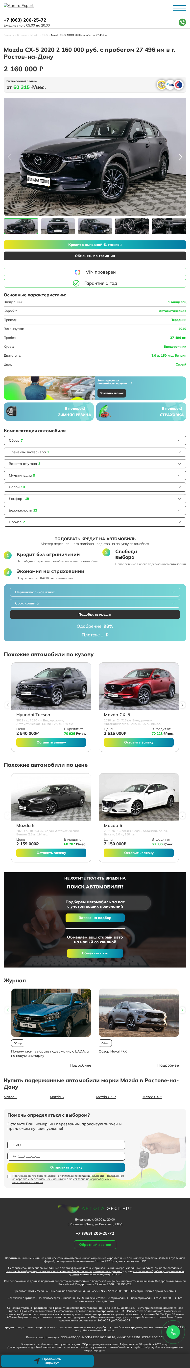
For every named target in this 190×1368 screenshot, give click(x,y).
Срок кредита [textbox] (27, 603)
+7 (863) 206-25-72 (25, 20)
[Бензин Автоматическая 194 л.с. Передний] (51, 797)
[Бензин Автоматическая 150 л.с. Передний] (51, 686)
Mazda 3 (10, 1097)
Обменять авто (95, 953)
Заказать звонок (111, 393)
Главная (9, 35)
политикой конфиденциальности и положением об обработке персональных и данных (68, 1177)
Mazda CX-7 (106, 1097)
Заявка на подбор (95, 917)
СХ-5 (45, 35)
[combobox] (95, 592)
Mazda (34, 35)
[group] (95, 157)
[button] (180, 156)
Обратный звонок (95, 1244)
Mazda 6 (25, 825)
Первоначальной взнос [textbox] (35, 592)
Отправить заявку (66, 1167)
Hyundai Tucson (33, 714)
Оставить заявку (51, 742)
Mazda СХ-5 (117, 714)
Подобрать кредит (95, 614)
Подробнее (80, 1065)
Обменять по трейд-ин (95, 256)
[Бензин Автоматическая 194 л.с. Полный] (139, 686)
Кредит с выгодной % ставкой (95, 244)
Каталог (22, 35)
